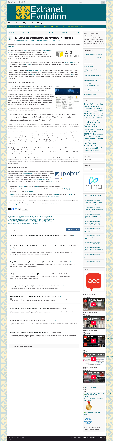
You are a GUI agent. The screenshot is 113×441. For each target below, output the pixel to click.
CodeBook (57, 194)
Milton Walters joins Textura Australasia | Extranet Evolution (29, 308)
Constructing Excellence (90, 124)
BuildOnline (86, 117)
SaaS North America (56, 204)
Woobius (97, 150)
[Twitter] (12, 2)
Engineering (89, 136)
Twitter (94, 148)
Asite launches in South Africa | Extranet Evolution (25, 296)
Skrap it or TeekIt (88, 66)
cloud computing (92, 120)
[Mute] (83, 393)
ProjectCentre (69, 62)
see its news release (28, 173)
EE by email (26, 23)
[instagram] (25, 2)
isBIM (12, 194)
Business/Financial (31, 40)
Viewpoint (87, 150)
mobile (91, 141)
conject (33, 74)
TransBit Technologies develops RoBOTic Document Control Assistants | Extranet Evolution (38, 246)
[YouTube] (22, 2)
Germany (86, 138)
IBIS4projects (68, 188)
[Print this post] (78, 40)
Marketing (46, 26)
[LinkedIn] (14, 2)
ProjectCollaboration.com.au (15, 221)
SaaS (55, 40)
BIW (101, 111)
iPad (85, 400)
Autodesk (98, 108)
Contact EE (35, 23)
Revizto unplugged (88, 63)
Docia (37, 186)
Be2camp (86, 111)
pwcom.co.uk (45, 23)
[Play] (83, 385)
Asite (54, 202)
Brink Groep (40, 188)
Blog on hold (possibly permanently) (93, 54)
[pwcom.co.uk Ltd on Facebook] (17, 2)
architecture (94, 106)
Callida (12, 196)
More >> (89, 400)
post (75, 62)
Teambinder (29, 223)
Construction (24, 217)
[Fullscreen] (83, 395)
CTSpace (97, 134)
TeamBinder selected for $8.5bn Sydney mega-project (63, 33)
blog (95, 113)
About (18, 23)
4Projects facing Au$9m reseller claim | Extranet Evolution (28, 332)
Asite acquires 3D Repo (90, 94)
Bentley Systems (92, 111)
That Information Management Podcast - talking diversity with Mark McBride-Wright (93, 230)
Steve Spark (23, 223)
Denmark (15, 219)
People (57, 26)
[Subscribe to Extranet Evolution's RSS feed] (9, 2)
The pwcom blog (90, 387)
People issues (50, 40)
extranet (98, 136)
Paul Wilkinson (18, 40)
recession (98, 141)
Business (13, 26)
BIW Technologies (89, 113)
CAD (85, 120)
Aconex (26, 50)
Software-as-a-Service (91, 146)
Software (92, 398)
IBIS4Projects (32, 219)
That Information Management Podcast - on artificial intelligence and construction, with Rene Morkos (93, 209)
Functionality (38, 26)
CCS (20, 191)
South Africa (15, 223)
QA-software (27, 221)
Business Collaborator (95, 117)
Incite (26, 64)
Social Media (92, 143)
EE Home (11, 23)
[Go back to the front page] (56, 12)
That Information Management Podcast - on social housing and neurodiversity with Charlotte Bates (93, 223)
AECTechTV (90, 45)
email (101, 134)
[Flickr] (19, 2)
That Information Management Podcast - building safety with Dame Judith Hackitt (93, 236)
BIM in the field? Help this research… (20, 33)
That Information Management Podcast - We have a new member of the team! (93, 249)
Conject (18, 217)
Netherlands (33, 220)
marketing (99, 138)
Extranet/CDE (30, 26)
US (101, 148)
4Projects (11, 46)
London (92, 138)
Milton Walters (25, 220)
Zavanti (72, 74)
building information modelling (94, 114)
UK (34, 223)
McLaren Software (32, 70)
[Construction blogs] (89, 406)
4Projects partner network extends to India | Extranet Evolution (30, 274)
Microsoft (86, 141)
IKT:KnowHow (21, 186)
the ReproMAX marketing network (23, 204)
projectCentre (46, 220)
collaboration (11, 217)
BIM (9, 26)
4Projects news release (53, 196)
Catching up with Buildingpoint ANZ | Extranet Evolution (27, 286)
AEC (24, 40)
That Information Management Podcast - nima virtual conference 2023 (92, 216)
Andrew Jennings (23, 216)
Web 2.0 (92, 150)
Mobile (52, 26)
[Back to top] (109, 437)
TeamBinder (45, 50)
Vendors (63, 26)
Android (85, 106)
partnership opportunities (40, 179)
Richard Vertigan (36, 221)
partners (51, 181)
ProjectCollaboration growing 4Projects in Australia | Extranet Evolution (32, 262)
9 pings (12, 230)
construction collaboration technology (38, 217)
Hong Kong (25, 219)
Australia (34, 216)
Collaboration (21, 26)
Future (82, 26)
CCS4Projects (29, 191)
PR (95, 141)
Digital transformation (73, 26)
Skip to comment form (72, 229)
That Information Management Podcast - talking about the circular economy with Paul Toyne (93, 202)
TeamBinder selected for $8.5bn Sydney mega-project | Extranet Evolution (33, 235)
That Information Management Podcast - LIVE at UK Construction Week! (93, 256)
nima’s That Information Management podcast (92, 196)
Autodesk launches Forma (90, 80)
